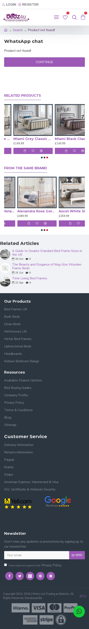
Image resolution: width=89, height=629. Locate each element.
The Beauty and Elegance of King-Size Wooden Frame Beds (46, 266)
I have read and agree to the (34, 565)
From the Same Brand (25, 168)
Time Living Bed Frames (29, 278)
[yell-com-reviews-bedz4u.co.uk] (18, 503)
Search (18, 30)
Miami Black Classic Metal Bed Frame (65, 139)
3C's (82, 596)
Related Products (22, 96)
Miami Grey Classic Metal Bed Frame (23, 139)
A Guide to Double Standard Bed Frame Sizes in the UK (47, 252)
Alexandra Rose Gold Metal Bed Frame (23, 211)
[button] (42, 157)
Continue (44, 62)
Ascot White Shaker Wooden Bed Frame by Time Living (65, 211)
